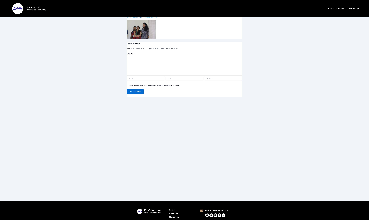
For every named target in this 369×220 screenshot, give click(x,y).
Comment (130, 53)
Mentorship (353, 8)
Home (330, 8)
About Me (340, 8)
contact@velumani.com (216, 210)
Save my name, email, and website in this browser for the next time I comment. (155, 85)
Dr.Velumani (36, 8)
